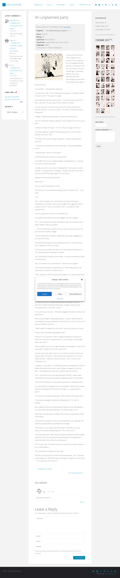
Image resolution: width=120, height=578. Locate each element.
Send (98, 146)
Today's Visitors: (100, 26)
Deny (60, 294)
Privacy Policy (60, 298)
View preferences (75, 294)
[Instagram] (99, 5)
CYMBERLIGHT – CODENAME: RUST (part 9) (16, 26)
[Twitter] (96, 5)
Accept (44, 294)
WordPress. (113, 574)
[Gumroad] (109, 5)
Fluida (106, 574)
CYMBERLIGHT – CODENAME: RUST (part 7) (16, 70)
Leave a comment (103, 130)
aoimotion (67, 27)
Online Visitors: (100, 23)
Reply (82, 502)
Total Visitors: (100, 30)
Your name (99, 122)
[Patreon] (106, 5)
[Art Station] (112, 5)
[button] (82, 280)
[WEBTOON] (102, 5)
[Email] (116, 5)
